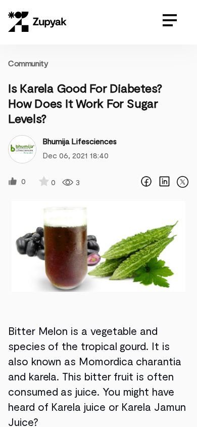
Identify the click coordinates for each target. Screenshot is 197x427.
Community (28, 63)
